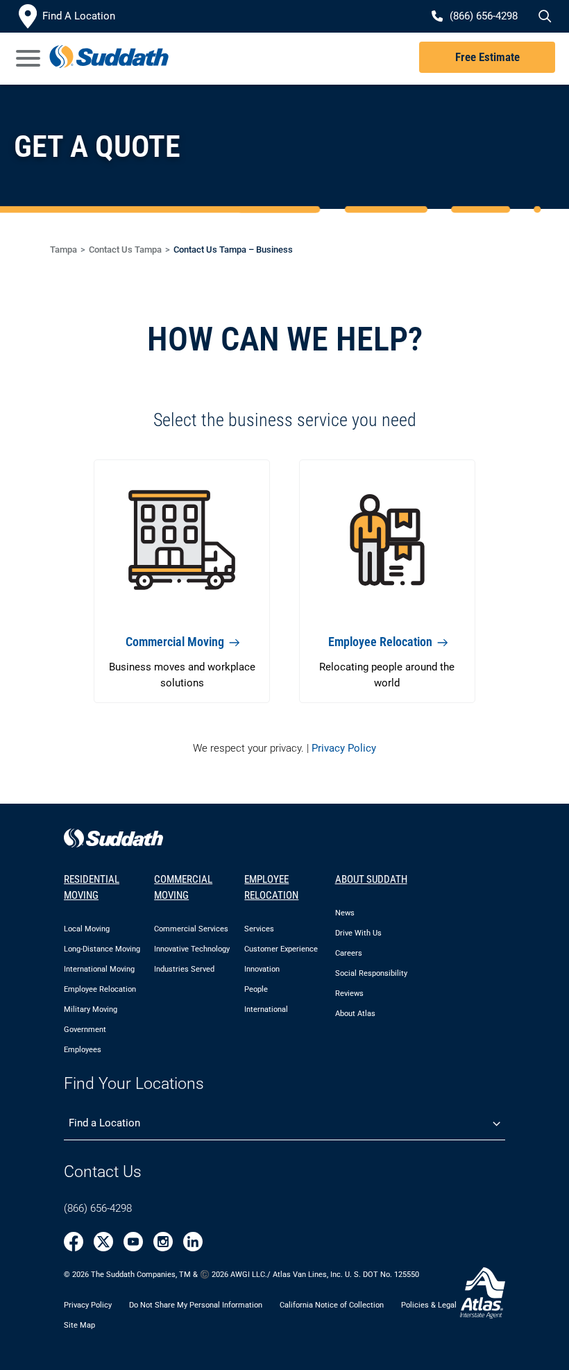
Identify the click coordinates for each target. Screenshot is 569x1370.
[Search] (542, 17)
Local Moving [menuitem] (87, 928)
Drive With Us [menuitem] (358, 933)
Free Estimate (487, 57)
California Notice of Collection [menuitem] (332, 1305)
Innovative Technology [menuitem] (192, 949)
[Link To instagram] (163, 1241)
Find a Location (104, 1123)
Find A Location (78, 16)
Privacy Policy (344, 748)
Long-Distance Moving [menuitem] (102, 949)
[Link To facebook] (73, 1241)
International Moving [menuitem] (99, 969)
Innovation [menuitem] (262, 969)
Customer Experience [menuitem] (281, 949)
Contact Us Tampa (125, 249)
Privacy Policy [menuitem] (88, 1305)
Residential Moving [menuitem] (91, 887)
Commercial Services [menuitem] (191, 928)
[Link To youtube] (133, 1241)
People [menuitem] (256, 989)
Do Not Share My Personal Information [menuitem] (195, 1305)
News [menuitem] (345, 912)
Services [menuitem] (259, 928)
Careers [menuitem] (348, 953)
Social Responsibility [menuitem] (371, 973)
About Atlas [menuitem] (355, 1013)
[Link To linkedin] (193, 1241)
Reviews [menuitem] (349, 993)
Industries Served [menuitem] (184, 969)
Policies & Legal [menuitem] (429, 1305)
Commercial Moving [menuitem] (183, 887)
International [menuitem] (266, 1009)
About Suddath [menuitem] (371, 879)
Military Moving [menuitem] (90, 1009)
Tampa (63, 249)
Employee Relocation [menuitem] (100, 989)
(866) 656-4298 (98, 1208)
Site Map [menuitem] (79, 1325)
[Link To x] (103, 1241)
